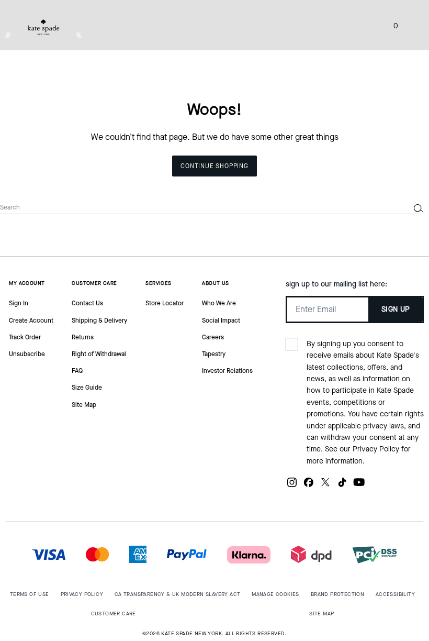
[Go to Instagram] (292, 486)
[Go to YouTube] (359, 486)
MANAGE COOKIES (275, 594)
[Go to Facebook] (308, 486)
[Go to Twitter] (325, 486)
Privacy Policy (376, 449)
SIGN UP (395, 309)
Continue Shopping (214, 166)
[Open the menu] (410, 25)
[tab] (43, 27)
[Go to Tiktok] (342, 486)
